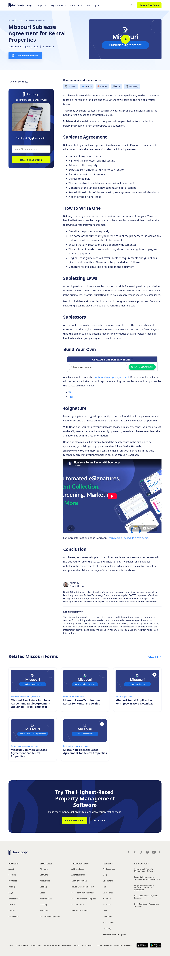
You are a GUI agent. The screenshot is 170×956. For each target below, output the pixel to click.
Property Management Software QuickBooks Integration (144, 887)
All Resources (109, 869)
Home (11, 20)
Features (12, 875)
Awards (11, 905)
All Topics (44, 869)
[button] (42, 5)
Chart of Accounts (79, 881)
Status (10, 945)
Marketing (44, 911)
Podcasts (107, 905)
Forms (19, 20)
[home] (16, 5)
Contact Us (13, 911)
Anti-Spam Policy (88, 945)
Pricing (11, 887)
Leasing (43, 887)
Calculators (108, 881)
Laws (105, 911)
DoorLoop (13, 863)
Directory (107, 929)
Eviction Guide (77, 905)
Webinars (107, 899)
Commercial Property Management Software (144, 870)
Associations (108, 923)
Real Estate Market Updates (115, 934)
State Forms (108, 893)
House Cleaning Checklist (82, 887)
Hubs (105, 887)
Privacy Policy (36, 945)
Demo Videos (14, 917)
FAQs (10, 893)
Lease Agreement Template (83, 899)
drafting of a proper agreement (111, 377)
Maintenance (46, 899)
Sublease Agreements (35, 20)
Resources (108, 863)
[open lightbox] (125, 39)
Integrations (14, 899)
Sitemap (76, 945)
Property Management (50, 917)
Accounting (45, 881)
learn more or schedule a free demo (128, 537)
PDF (71, 397)
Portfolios (12, 881)
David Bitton (14, 47)
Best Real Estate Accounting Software (146, 905)
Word (72, 392)
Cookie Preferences (104, 945)
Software (44, 875)
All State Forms (78, 875)
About (11, 869)
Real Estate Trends (79, 911)
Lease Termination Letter (82, 893)
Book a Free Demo (149, 5)
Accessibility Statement (123, 945)
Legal (42, 893)
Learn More (99, 820)
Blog (29, 5)
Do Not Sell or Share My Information (57, 945)
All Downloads (77, 869)
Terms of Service (22, 945)
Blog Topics (46, 863)
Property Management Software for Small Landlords (147, 878)
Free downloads (80, 863)
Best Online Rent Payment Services (146, 897)
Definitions (107, 917)
